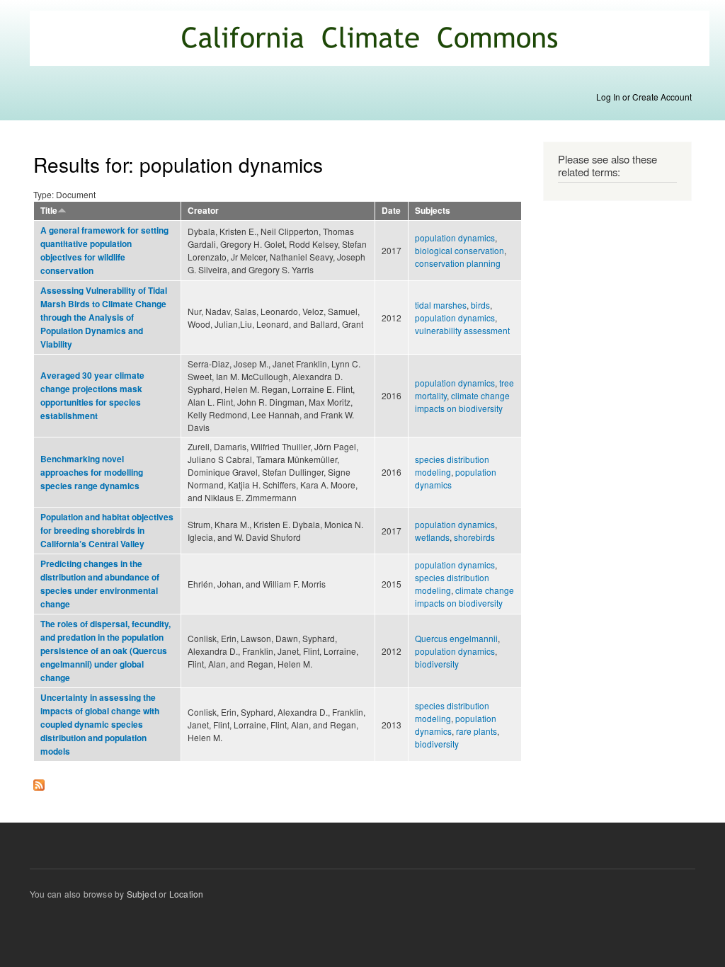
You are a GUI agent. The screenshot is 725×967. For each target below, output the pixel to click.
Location (186, 894)
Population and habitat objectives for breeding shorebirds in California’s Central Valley (106, 530)
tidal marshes (441, 305)
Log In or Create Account (644, 97)
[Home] (371, 40)
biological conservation (459, 250)
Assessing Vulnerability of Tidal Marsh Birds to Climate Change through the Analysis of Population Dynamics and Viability (103, 317)
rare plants (476, 731)
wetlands (432, 537)
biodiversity (437, 664)
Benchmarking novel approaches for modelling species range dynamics (91, 472)
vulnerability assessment (462, 330)
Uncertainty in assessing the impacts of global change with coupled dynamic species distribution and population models (99, 724)
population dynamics (455, 237)
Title (48, 211)
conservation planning (458, 263)
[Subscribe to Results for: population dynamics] (39, 781)
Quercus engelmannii (456, 638)
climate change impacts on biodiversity (462, 401)
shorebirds (474, 537)
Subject (141, 894)
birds (480, 305)
